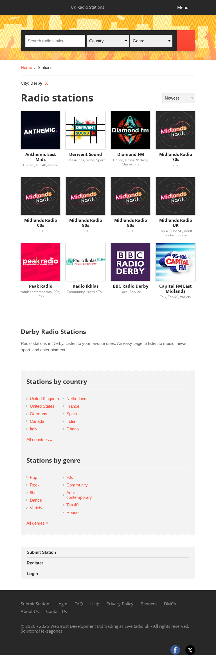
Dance (36, 500)
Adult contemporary (79, 495)
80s (33, 492)
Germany (38, 413)
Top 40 (72, 504)
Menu (182, 7)
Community (77, 485)
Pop (33, 477)
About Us (30, 611)
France (72, 406)
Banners (149, 603)
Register (35, 563)
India (70, 421)
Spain (71, 413)
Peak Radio (40, 286)
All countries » (39, 439)
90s (69, 477)
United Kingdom (44, 398)
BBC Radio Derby (130, 286)
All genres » (37, 523)
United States (42, 406)
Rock (35, 485)
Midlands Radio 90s (85, 222)
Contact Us (56, 611)
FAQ (79, 603)
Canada (37, 421)
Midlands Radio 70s (175, 156)
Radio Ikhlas (85, 286)
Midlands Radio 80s (130, 222)
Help (94, 603)
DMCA (170, 603)
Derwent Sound (85, 154)
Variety (36, 507)
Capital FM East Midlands (175, 288)
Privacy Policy (120, 603)
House (72, 512)
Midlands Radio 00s (40, 222)
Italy (33, 428)
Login (32, 573)
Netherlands (77, 398)
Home (26, 67)
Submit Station (41, 552)
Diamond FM (130, 154)
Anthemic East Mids (40, 156)
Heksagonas (50, 631)
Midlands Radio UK (175, 222)
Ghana (72, 428)
